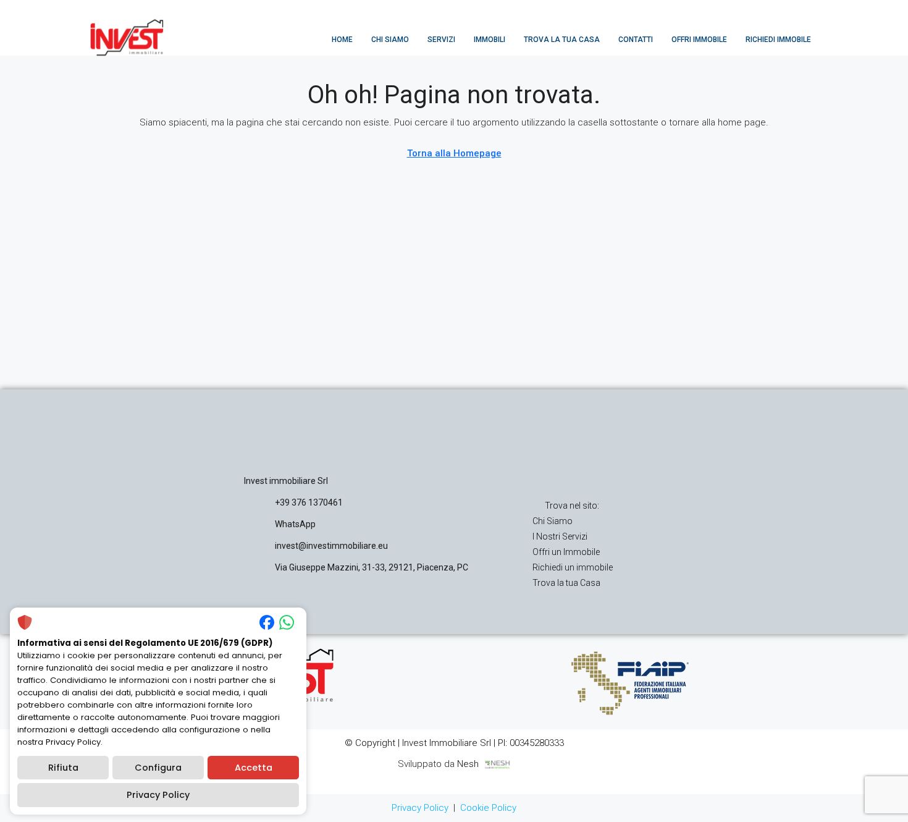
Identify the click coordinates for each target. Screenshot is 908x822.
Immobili (489, 39)
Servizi (441, 39)
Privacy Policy (420, 807)
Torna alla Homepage (454, 153)
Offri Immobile (699, 39)
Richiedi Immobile (778, 39)
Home (342, 39)
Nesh (470, 763)
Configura (158, 767)
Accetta (253, 767)
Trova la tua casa (562, 39)
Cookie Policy (488, 807)
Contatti (635, 39)
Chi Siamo (390, 39)
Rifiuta (63, 767)
